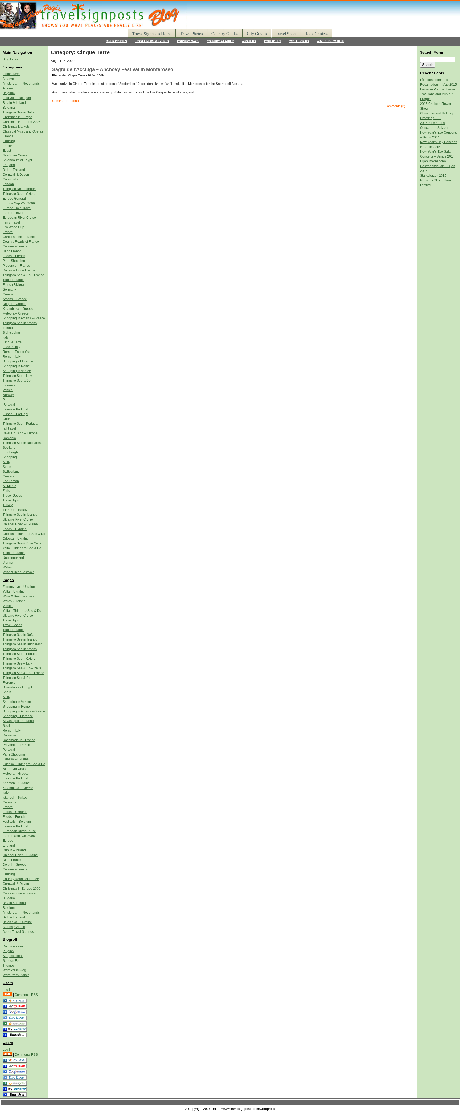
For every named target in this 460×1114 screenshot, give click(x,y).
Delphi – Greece (14, 304)
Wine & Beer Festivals (18, 572)
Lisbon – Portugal (15, 414)
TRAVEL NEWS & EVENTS (152, 41)
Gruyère (8, 476)
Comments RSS (26, 995)
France (8, 232)
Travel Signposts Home (151, 33)
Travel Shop (286, 33)
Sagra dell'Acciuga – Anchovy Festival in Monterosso (112, 69)
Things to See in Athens (20, 323)
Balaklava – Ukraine (17, 922)
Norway (8, 395)
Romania (9, 438)
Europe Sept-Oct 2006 (19, 203)
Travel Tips (11, 500)
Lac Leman (11, 481)
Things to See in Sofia (18, 112)
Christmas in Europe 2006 (21, 122)
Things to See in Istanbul (20, 515)
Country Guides (224, 33)
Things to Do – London (19, 189)
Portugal (9, 404)
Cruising (9, 141)
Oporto (8, 419)
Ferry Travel (11, 222)
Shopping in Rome (16, 366)
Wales (7, 567)
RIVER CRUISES (116, 41)
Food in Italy (11, 347)
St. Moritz (9, 486)
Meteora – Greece (16, 313)
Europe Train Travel (17, 208)
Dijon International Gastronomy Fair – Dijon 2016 (437, 166)
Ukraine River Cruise (18, 519)
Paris (6, 400)
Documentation (14, 946)
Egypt (7, 150)
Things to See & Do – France (23, 275)
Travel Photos (191, 33)
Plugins (8, 951)
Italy (6, 337)
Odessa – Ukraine (16, 539)
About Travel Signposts (19, 932)
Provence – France (16, 265)
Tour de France (13, 280)
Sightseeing (11, 333)
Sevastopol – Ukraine (18, 721)
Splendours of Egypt (17, 160)
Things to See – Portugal (20, 424)
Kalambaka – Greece (18, 309)
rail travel (9, 428)
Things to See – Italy (17, 376)
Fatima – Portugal (15, 409)
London (8, 184)
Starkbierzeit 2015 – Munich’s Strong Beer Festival (435, 180)
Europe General (14, 198)
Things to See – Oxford (19, 194)
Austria (8, 88)
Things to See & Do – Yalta (22, 543)
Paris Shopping (14, 261)
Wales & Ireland (14, 601)
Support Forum (13, 961)
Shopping (10, 457)
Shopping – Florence (18, 361)
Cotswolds (10, 179)
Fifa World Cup (13, 227)
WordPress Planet (16, 975)
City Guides (257, 33)
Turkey (8, 505)
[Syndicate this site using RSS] (7, 995)
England (9, 165)
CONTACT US (272, 41)
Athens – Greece (15, 299)
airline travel (11, 74)
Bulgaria (9, 107)
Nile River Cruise (15, 155)
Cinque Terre (76, 75)
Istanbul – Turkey (15, 510)
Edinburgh (10, 452)
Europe (8, 841)
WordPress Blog (14, 970)
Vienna (8, 562)
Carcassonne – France (19, 237)
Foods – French (14, 256)
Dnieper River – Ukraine (20, 524)
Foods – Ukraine (15, 529)
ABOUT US (249, 41)
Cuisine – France (15, 246)
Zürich (7, 491)
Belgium (9, 93)
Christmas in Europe (17, 117)
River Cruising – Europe (20, 433)
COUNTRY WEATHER (220, 41)
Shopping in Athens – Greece (24, 318)
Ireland (8, 328)
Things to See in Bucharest (22, 443)
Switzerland (11, 471)
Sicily (6, 462)
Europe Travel (13, 213)
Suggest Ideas (13, 956)
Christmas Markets (16, 127)
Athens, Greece (14, 927)
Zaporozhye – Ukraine (19, 587)
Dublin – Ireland (14, 850)
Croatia (8, 136)
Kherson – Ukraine (16, 783)
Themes (8, 965)
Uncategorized (13, 558)
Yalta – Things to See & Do (22, 548)
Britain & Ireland (14, 103)
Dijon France (12, 251)
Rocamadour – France (19, 270)
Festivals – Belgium (17, 98)
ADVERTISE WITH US (330, 41)
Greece (8, 294)
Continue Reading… (67, 101)
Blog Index (10, 59)
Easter (7, 146)
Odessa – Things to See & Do (24, 534)
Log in (7, 990)
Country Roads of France (21, 242)
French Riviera (13, 285)
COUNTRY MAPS (188, 41)
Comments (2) (395, 106)
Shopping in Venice (17, 371)
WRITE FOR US (299, 41)
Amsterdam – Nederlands (21, 83)
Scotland (9, 447)
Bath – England (14, 170)
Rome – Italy (12, 356)
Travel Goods (12, 495)
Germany (9, 289)
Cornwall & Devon (16, 174)
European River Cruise (19, 218)
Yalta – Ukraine (14, 553)
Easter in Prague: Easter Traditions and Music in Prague (437, 94)
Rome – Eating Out (16, 352)
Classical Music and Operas (23, 131)
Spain (7, 467)
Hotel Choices (316, 33)
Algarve (8, 79)
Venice (8, 390)
